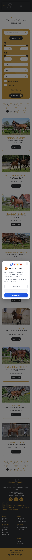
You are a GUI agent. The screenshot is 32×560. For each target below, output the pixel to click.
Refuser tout (16, 286)
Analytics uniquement (16, 290)
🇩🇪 (17, 264)
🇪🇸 (21, 264)
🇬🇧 (14, 264)
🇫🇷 (11, 264)
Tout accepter (16, 295)
